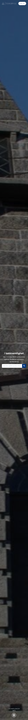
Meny (21, 3)
